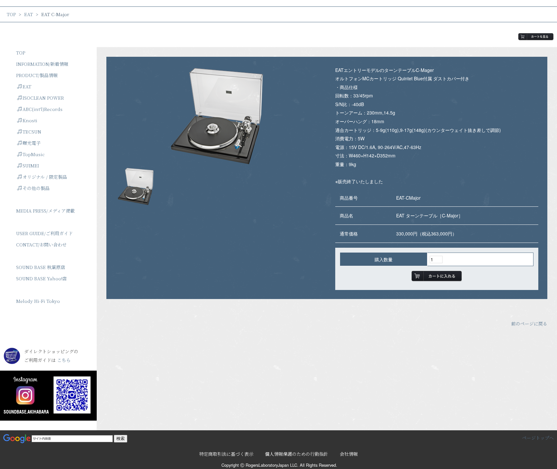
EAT (28, 14)
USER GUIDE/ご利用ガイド (44, 233)
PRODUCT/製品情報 (37, 75)
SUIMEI (31, 165)
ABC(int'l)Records (43, 109)
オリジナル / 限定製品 (45, 177)
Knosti (30, 120)
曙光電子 (32, 143)
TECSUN (32, 131)
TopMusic (34, 154)
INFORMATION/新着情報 (42, 64)
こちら (64, 360)
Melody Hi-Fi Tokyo (38, 301)
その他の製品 (36, 188)
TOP (11, 14)
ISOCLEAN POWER (43, 98)
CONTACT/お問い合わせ (41, 244)
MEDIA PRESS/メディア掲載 (45, 210)
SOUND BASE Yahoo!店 (41, 278)
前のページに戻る (529, 323)
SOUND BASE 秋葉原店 (40, 267)
